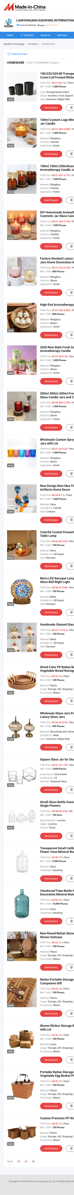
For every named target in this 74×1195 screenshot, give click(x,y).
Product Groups (18, 53)
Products (29, 35)
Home (10, 35)
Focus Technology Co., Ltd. (43, 1181)
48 (33, 1161)
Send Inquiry (51, 107)
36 (26, 1161)
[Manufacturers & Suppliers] (25, 7)
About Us (45, 35)
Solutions (62, 35)
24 (18, 1161)
